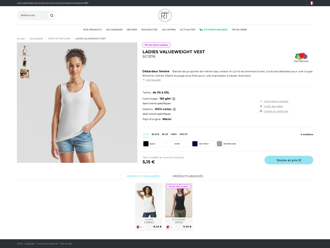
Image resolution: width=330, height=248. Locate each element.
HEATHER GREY (229, 144)
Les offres (169, 29)
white (183, 134)
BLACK (152, 144)
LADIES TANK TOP (149, 200)
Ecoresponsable (216, 29)
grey (174, 134)
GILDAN (149, 221)
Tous (145, 134)
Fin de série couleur (156, 45)
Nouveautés (149, 29)
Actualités (187, 29)
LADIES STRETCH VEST (179, 200)
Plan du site (66, 243)
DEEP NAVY (204, 144)
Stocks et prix (287, 160)
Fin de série (239, 29)
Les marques (114, 29)
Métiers (132, 29)
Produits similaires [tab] (143, 176)
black (155, 134)
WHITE (177, 144)
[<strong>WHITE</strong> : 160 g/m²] (173, 99)
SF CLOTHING (178, 221)
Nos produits (92, 29)
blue (165, 134)
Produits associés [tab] (188, 176)
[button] (25, 50)
